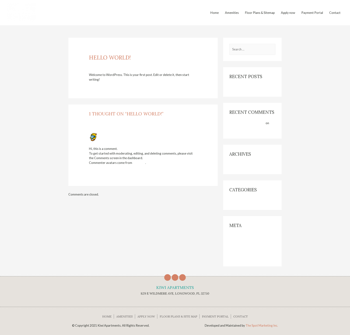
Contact (335, 13)
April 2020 (236, 165)
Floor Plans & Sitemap (260, 13)
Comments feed (240, 250)
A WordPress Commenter (120, 134)
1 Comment (97, 64)
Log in (233, 236)
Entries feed (237, 243)
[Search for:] (252, 49)
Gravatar (139, 163)
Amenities (232, 13)
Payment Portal (312, 13)
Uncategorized (117, 64)
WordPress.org (240, 257)
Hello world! (237, 87)
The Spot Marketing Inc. (262, 325)
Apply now (288, 13)
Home (214, 13)
